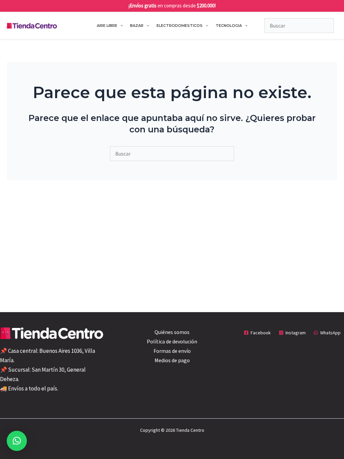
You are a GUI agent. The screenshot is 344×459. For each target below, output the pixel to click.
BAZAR (136, 25)
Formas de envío (172, 350)
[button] (120, 25)
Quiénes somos (172, 332)
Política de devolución (172, 341)
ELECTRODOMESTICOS (180, 25)
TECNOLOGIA (229, 25)
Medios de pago (172, 360)
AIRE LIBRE (107, 25)
